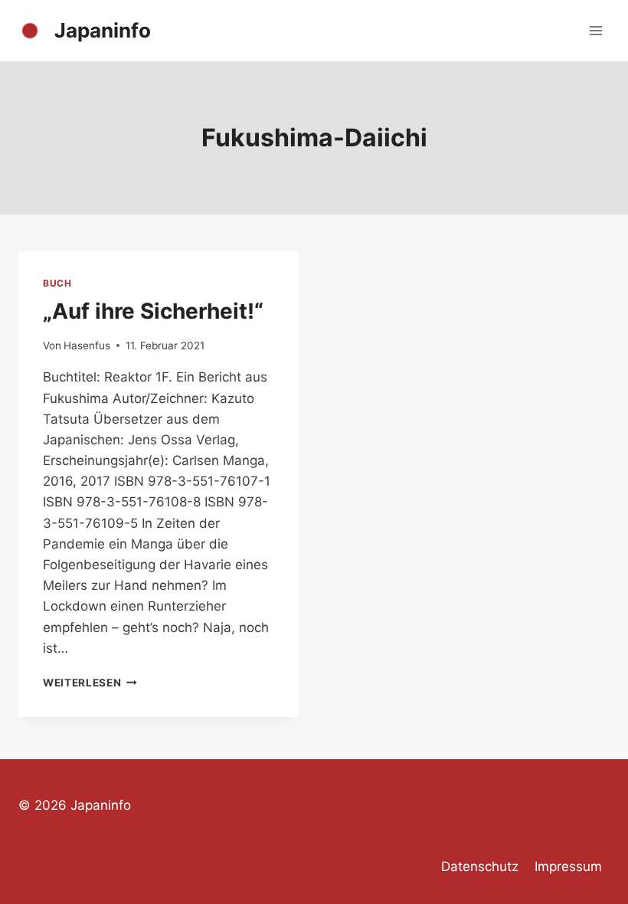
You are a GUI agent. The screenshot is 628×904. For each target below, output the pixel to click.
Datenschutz (479, 866)
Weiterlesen (90, 682)
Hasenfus (87, 345)
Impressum (568, 866)
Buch (57, 283)
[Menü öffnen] (595, 30)
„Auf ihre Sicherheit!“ (153, 311)
